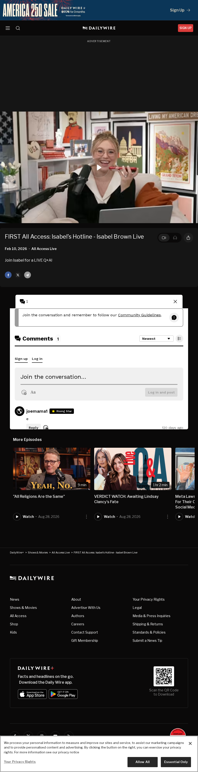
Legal (137, 607)
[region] (99, 754)
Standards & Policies (149, 632)
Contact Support (84, 632)
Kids (13, 632)
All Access (18, 616)
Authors (77, 616)
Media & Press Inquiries (151, 616)
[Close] (190, 743)
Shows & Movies (38, 552)
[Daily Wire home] (99, 28)
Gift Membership (84, 640)
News (14, 599)
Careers (77, 624)
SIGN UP (185, 28)
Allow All (142, 762)
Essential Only (176, 762)
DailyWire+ (17, 552)
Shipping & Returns (148, 624)
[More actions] (86, 517)
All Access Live (61, 552)
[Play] (99, 167)
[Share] (188, 237)
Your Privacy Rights (149, 599)
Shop (14, 624)
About (76, 599)
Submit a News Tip (147, 640)
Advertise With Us (85, 607)
